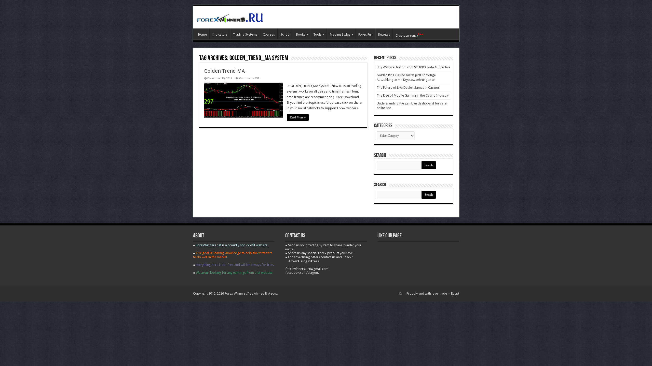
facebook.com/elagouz (302, 272)
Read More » (298, 117)
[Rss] (400, 293)
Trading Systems (245, 34)
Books (300, 34)
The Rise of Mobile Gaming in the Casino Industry (413, 95)
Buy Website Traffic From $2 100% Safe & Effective (413, 67)
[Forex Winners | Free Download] (230, 17)
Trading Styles (340, 34)
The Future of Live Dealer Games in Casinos (408, 87)
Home (202, 34)
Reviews (384, 34)
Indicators (219, 34)
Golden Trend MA (224, 71)
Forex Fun (365, 34)
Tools (317, 34)
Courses (269, 34)
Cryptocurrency (410, 35)
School (285, 34)
